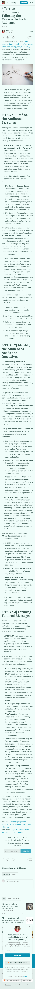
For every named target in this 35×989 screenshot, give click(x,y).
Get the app (27, 980)
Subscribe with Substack (19, 963)
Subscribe (24, 3)
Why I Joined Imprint (10, 918)
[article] (17, 908)
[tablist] (10, 874)
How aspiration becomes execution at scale (10, 907)
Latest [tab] (9, 898)
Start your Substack (12, 980)
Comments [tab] (6, 874)
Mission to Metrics (9, 904)
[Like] (3, 37)
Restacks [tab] (14, 874)
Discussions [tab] (16, 898)
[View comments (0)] (8, 37)
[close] (29, 926)
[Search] (31, 898)
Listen (31, 31)
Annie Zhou (9, 30)
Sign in (31, 3)
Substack (8, 985)
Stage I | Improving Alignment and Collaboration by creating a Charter (17, 824)
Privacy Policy (24, 971)
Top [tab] (4, 898)
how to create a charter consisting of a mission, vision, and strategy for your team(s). (17, 44)
